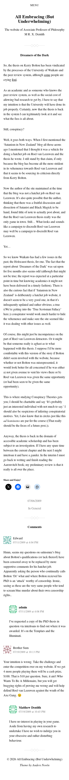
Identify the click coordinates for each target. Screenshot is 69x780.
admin (23, 607)
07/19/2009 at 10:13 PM (26, 652)
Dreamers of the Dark (34, 55)
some (47, 75)
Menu (34, 5)
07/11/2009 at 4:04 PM (25, 542)
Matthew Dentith (30, 707)
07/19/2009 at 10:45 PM (32, 711)
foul (14, 80)
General (36, 508)
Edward (18, 538)
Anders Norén (40, 765)
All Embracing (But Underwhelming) (34, 18)
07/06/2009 (34, 501)
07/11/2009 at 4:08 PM (31, 611)
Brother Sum (21, 648)
